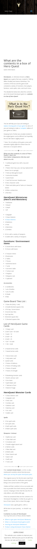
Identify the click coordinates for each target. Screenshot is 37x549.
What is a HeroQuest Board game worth (17, 522)
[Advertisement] (18, 34)
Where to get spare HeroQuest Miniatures (18, 519)
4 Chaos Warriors (10, 219)
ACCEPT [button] (22, 543)
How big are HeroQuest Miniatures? (16, 524)
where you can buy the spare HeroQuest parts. (18, 474)
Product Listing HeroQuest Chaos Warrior (18, 527)
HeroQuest (7, 505)
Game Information (9, 70)
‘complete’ (23, 128)
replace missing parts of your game (14, 126)
